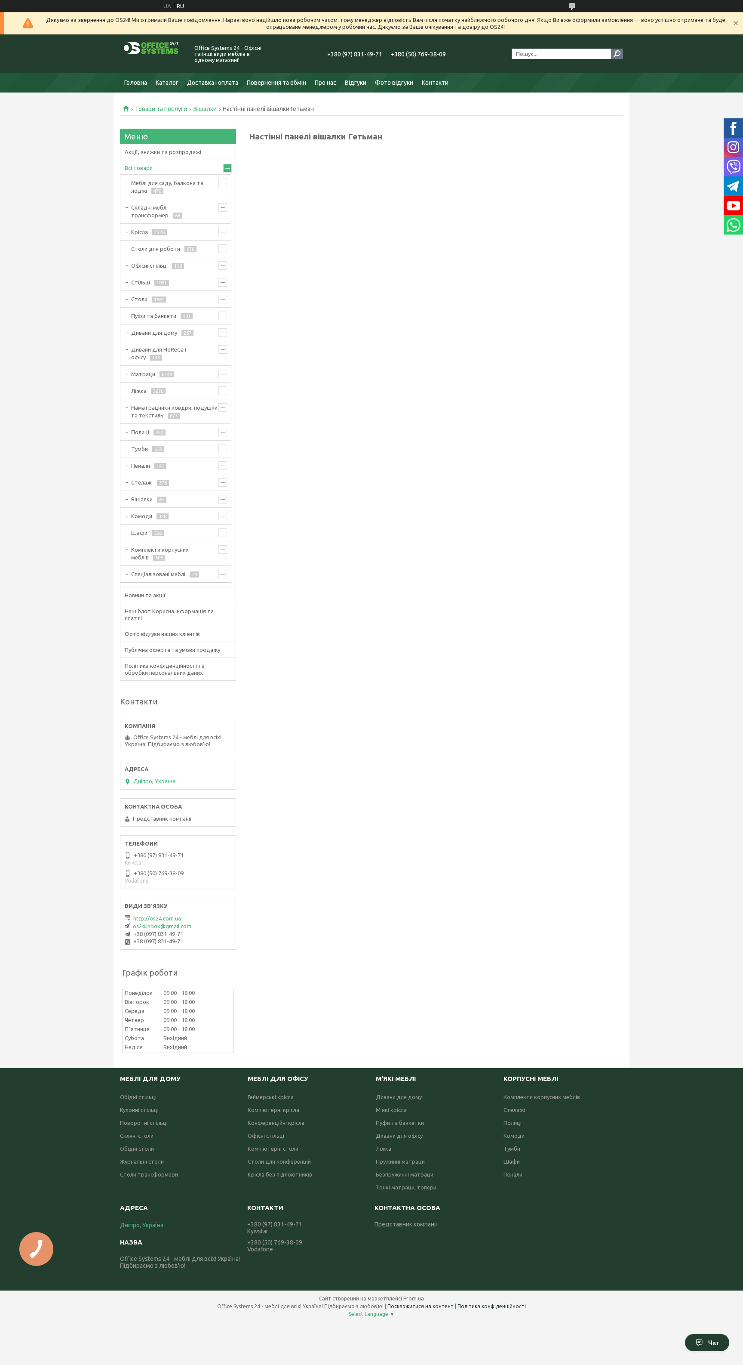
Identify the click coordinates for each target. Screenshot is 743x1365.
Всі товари (139, 168)
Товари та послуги (161, 108)
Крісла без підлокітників (280, 1174)
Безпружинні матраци (404, 1174)
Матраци (143, 374)
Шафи (139, 533)
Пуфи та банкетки (400, 1123)
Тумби (139, 449)
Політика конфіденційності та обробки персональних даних (165, 669)
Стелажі (142, 482)
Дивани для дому (154, 333)
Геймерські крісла (271, 1097)
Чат (713, 1342)
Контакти (435, 82)
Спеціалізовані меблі (158, 574)
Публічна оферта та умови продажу (172, 650)
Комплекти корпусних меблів (160, 553)
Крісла (139, 232)
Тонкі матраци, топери (406, 1187)
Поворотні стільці (144, 1123)
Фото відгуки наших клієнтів (162, 634)
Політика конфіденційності (491, 1306)
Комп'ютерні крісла (273, 1110)
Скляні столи (137, 1136)
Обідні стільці (138, 1097)
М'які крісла (391, 1110)
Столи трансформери (149, 1174)
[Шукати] (617, 54)
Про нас (325, 82)
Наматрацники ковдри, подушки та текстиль (174, 411)
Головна (135, 82)
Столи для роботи (155, 249)
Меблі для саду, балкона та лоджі (167, 187)
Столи (139, 299)
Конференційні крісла (276, 1123)
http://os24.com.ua (157, 918)
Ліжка (139, 391)
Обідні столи (137, 1149)
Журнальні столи (142, 1161)
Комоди (141, 516)
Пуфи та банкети (153, 316)
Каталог (167, 82)
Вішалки (205, 108)
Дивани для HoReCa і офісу (158, 353)
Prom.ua (413, 1298)
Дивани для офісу (399, 1136)
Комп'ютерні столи (273, 1149)
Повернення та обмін (276, 82)
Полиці (140, 432)
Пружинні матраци (400, 1161)
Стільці (140, 282)
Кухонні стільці (139, 1110)
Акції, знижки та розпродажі (163, 152)
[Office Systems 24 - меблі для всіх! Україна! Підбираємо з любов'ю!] (152, 54)
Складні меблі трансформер (150, 211)
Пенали (140, 466)
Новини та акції (145, 595)
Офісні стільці (149, 265)
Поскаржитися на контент (420, 1306)
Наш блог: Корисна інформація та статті (169, 614)
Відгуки (355, 82)
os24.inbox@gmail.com (162, 926)
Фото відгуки (394, 82)
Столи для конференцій (279, 1161)
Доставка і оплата (212, 82)
